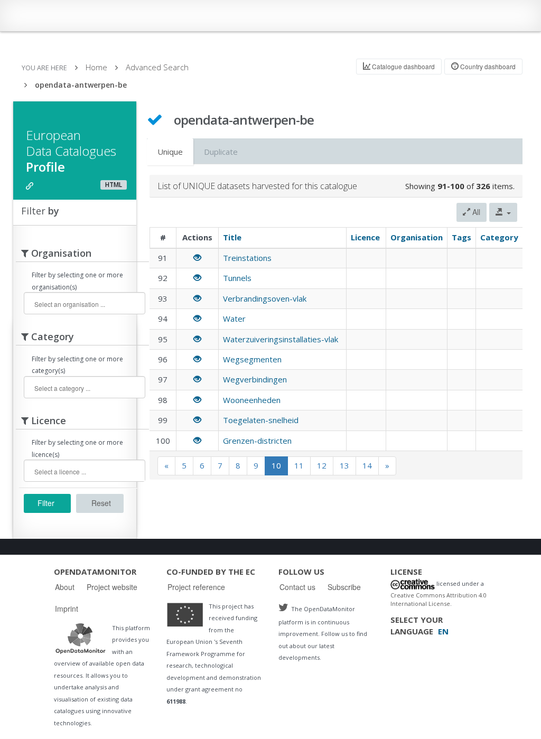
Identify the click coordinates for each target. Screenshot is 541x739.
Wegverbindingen (255, 379)
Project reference (196, 587)
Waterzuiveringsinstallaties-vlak (280, 339)
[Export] (503, 212)
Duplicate (221, 151)
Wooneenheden (252, 400)
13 (344, 465)
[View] (197, 257)
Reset (101, 503)
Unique (170, 151)
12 (322, 465)
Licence (365, 237)
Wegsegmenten (252, 359)
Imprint (66, 608)
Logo (80, 638)
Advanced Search (157, 67)
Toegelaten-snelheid (261, 420)
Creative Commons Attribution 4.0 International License (438, 599)
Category (499, 237)
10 (276, 465)
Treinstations (247, 257)
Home (96, 67)
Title (232, 237)
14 (367, 465)
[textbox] (83, 304)
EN (443, 631)
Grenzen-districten (257, 440)
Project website (112, 587)
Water (234, 318)
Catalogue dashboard (402, 66)
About (64, 587)
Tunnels (237, 278)
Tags (461, 237)
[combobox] (84, 303)
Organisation (416, 237)
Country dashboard (487, 66)
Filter (46, 503)
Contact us (297, 587)
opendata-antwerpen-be (81, 85)
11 (299, 465)
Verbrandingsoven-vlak (264, 298)
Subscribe (344, 587)
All (475, 212)
